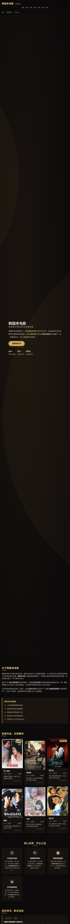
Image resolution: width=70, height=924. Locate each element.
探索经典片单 (16, 343)
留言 (47, 7)
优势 (35, 7)
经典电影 (9, 12)
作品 (31, 7)
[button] (12, 762)
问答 (43, 7)
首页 (23, 7)
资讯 (39, 7)
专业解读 (38, 691)
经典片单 (30, 691)
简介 (27, 7)
